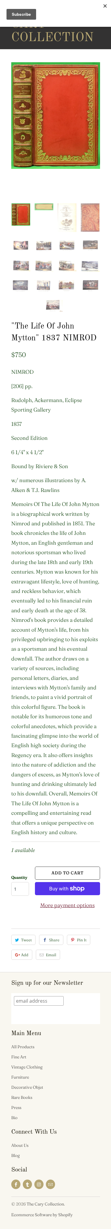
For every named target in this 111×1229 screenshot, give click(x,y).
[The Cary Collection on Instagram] (39, 1184)
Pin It (81, 939)
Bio (14, 1117)
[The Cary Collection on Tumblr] (27, 1184)
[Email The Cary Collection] (50, 1184)
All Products (22, 1046)
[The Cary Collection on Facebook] (15, 1184)
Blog (15, 1155)
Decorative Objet (27, 1087)
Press (16, 1107)
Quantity (19, 877)
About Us (19, 1145)
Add (24, 954)
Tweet (26, 939)
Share (54, 939)
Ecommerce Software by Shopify (42, 1214)
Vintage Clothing (27, 1067)
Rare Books (21, 1097)
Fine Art (18, 1057)
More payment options (67, 905)
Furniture (20, 1077)
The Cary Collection (35, 24)
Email (51, 954)
